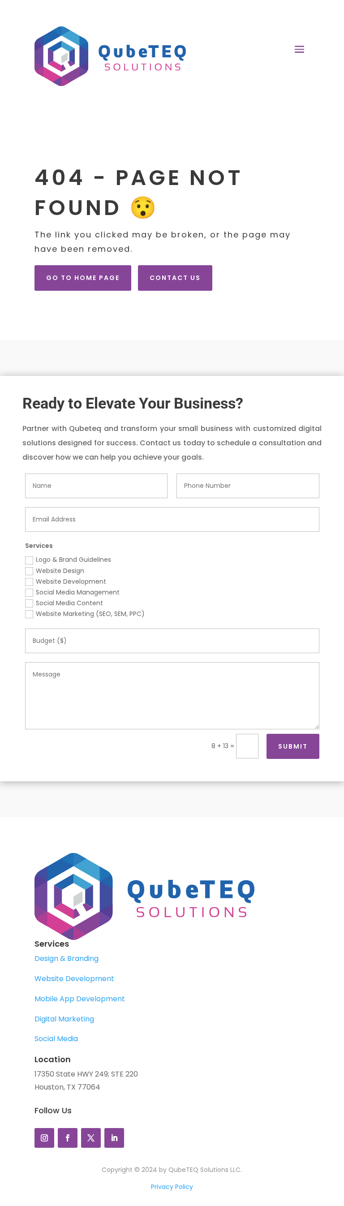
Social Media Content (69, 603)
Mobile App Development (79, 999)
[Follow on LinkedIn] (114, 1138)
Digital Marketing (64, 1019)
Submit (293, 746)
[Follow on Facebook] (67, 1138)
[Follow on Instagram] (44, 1138)
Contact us (175, 277)
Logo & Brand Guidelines (73, 559)
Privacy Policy (172, 1186)
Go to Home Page (83, 277)
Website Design (60, 570)
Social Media (56, 1039)
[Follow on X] (91, 1138)
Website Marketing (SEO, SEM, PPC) (90, 613)
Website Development (71, 581)
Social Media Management (78, 592)
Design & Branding (66, 958)
